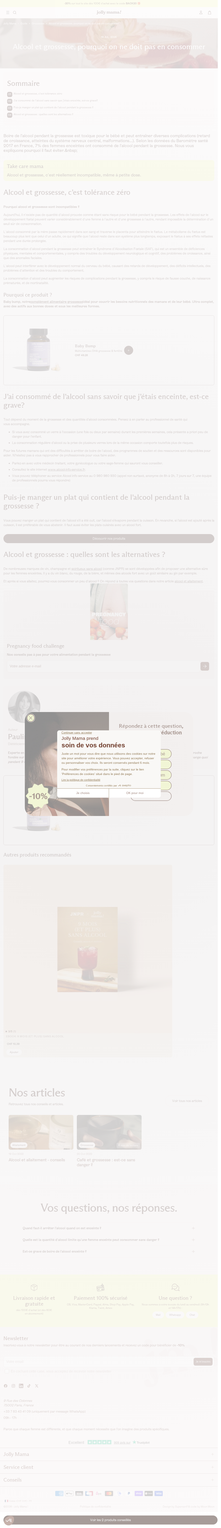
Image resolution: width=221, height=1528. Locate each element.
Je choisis (83, 793)
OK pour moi (135, 793)
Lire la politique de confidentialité (81, 779)
